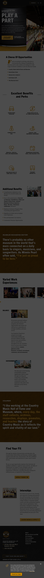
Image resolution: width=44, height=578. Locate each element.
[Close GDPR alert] (40, 564)
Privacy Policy (32, 571)
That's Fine (16, 574)
